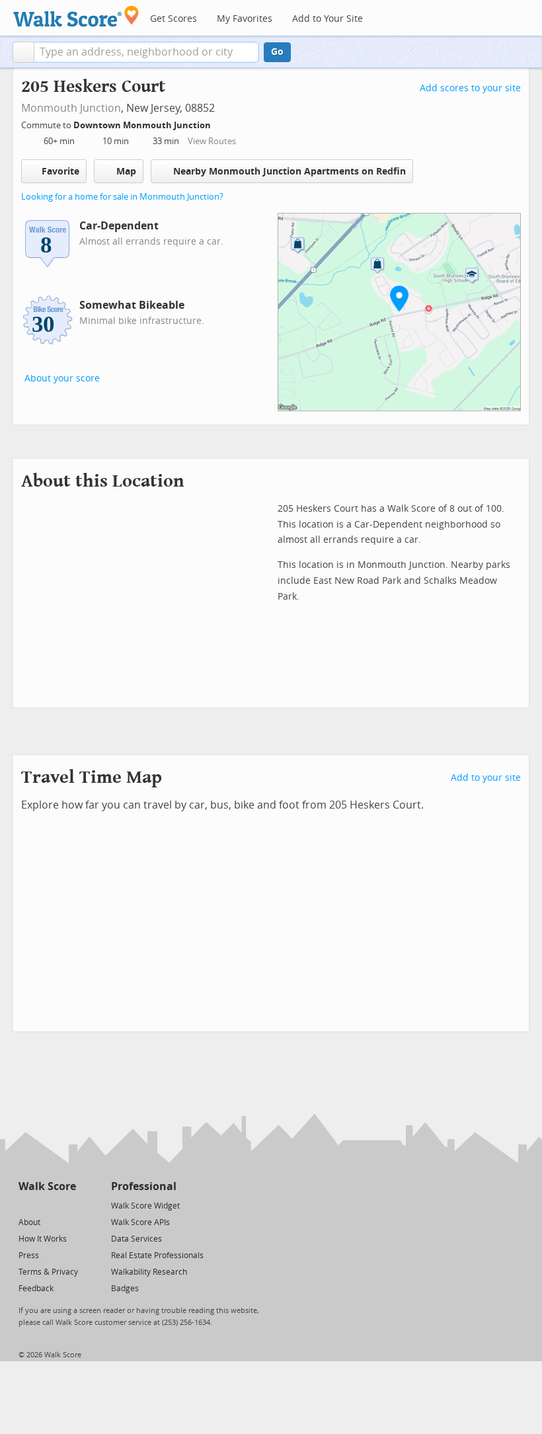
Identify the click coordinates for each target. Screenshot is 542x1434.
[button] (23, 52)
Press (29, 1255)
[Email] (67, 1205)
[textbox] (146, 52)
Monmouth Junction (71, 108)
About (29, 1222)
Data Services (136, 1239)
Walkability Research (149, 1272)
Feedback (36, 1288)
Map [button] (126, 171)
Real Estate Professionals (157, 1255)
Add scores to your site (470, 88)
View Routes (212, 141)
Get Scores (173, 18)
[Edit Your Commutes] (219, 123)
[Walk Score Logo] (76, 16)
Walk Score (47, 1186)
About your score (62, 378)
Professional (143, 1186)
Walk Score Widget (145, 1206)
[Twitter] (26, 1205)
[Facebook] (46, 1205)
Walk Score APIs (140, 1222)
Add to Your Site (327, 18)
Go (277, 52)
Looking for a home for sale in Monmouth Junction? (122, 197)
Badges (125, 1288)
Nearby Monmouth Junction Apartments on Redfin (289, 171)
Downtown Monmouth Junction (143, 125)
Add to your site (486, 777)
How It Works (43, 1239)
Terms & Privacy (48, 1272)
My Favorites (244, 18)
